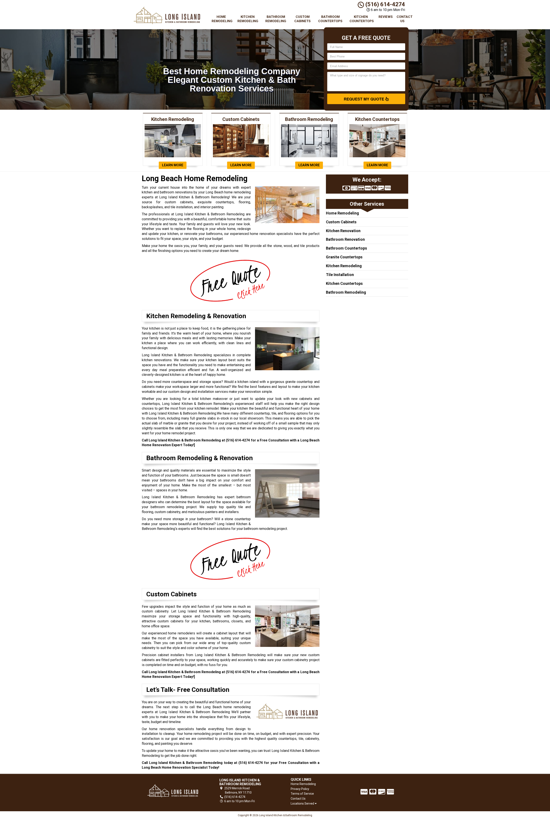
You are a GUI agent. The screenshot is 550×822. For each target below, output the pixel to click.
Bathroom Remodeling (275, 19)
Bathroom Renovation (345, 239)
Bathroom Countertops (330, 19)
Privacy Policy (300, 789)
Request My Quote (364, 99)
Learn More (172, 165)
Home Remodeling (222, 19)
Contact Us (404, 19)
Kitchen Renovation (343, 230)
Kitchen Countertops (362, 19)
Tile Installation (340, 274)
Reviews (386, 17)
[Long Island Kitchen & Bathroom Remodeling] (173, 790)
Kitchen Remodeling (247, 19)
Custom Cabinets (302, 19)
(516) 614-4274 (384, 4)
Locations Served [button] (303, 803)
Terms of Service (302, 793)
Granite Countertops (344, 257)
